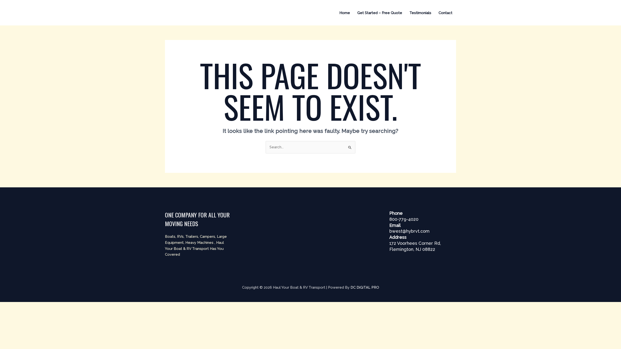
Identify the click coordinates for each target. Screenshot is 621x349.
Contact (445, 13)
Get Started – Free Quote (379, 13)
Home (344, 13)
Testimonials (420, 13)
